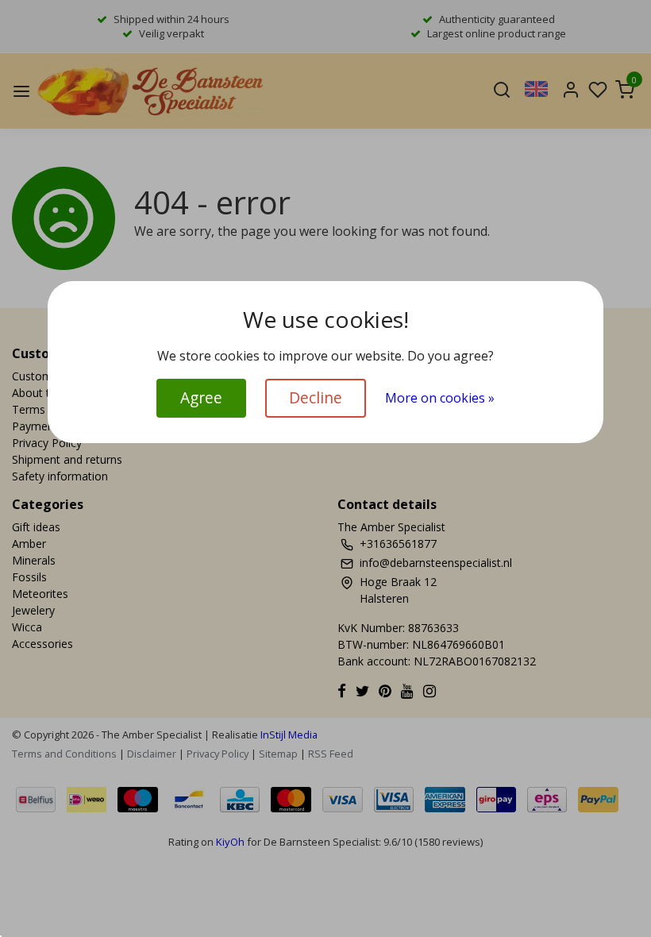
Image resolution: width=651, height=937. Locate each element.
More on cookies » (440, 398)
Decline (315, 397)
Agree (201, 397)
